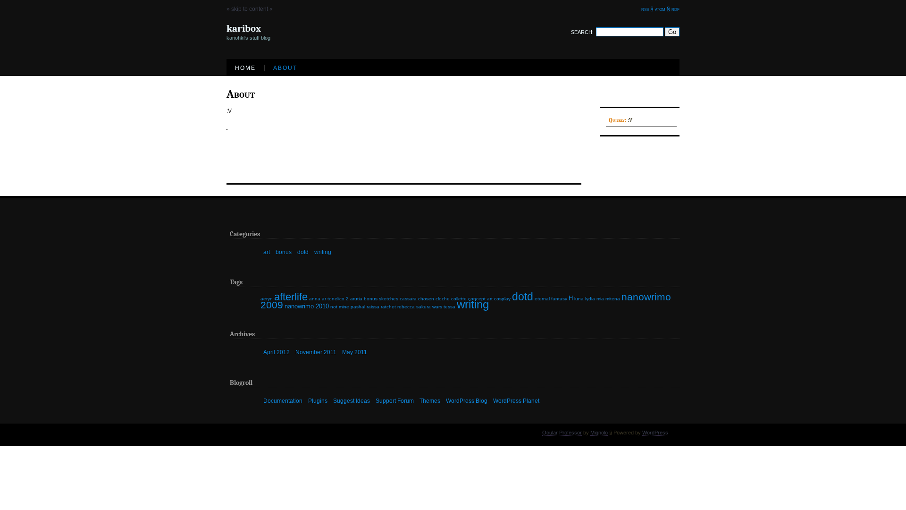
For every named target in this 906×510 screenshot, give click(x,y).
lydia (590, 298)
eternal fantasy (551, 298)
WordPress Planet (516, 400)
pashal (358, 306)
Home (245, 68)
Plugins (317, 400)
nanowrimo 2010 (307, 306)
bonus (284, 252)
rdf (675, 9)
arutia (356, 298)
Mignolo (599, 432)
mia (600, 298)
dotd (303, 252)
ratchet (388, 306)
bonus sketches (381, 298)
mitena (612, 298)
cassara (408, 298)
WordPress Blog (466, 400)
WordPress (655, 432)
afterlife (291, 297)
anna (314, 298)
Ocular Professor (562, 432)
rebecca (406, 306)
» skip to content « (249, 9)
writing (322, 252)
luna (579, 298)
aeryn (266, 298)
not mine (339, 306)
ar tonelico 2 (335, 298)
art (266, 252)
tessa (449, 306)
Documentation (282, 400)
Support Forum (395, 400)
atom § (662, 9)
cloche (443, 298)
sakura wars (429, 306)
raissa (373, 306)
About (285, 68)
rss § (647, 9)
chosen (426, 298)
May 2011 (354, 352)
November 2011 (315, 352)
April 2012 (276, 352)
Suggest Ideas (351, 400)
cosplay (502, 298)
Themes (429, 400)
